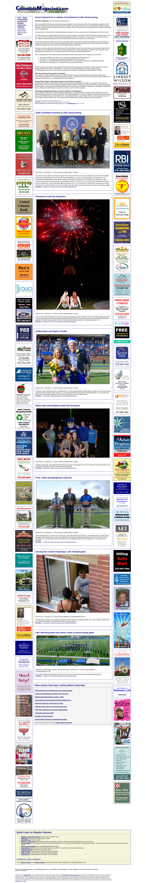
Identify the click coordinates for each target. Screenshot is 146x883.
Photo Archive (21, 30)
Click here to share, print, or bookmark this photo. (64, 186)
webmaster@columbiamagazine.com (71, 874)
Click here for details (24, 126)
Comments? (46, 186)
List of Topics (21, 28)
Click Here (122, 694)
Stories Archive (22, 32)
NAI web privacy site (20, 881)
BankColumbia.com (122, 58)
